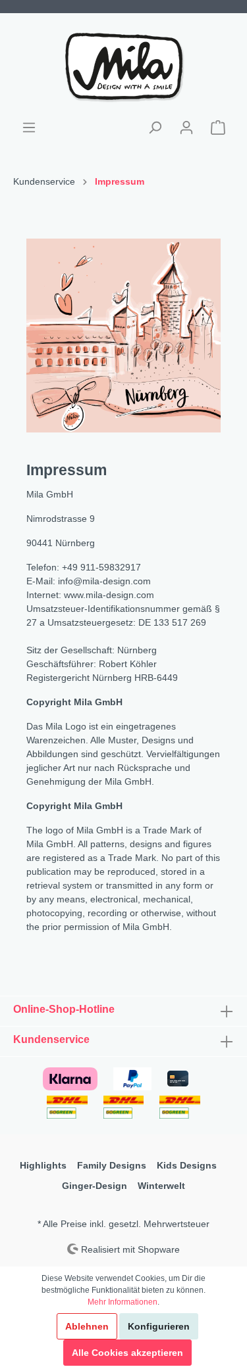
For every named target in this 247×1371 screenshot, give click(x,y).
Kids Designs (187, 1165)
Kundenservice (51, 1039)
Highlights (43, 1165)
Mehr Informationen (122, 1302)
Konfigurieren (159, 1326)
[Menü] (29, 127)
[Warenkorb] (218, 127)
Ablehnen (87, 1326)
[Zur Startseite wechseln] (123, 66)
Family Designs (111, 1165)
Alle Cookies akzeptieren (127, 1352)
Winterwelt (161, 1185)
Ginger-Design (94, 1185)
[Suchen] (155, 127)
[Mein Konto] (186, 127)
